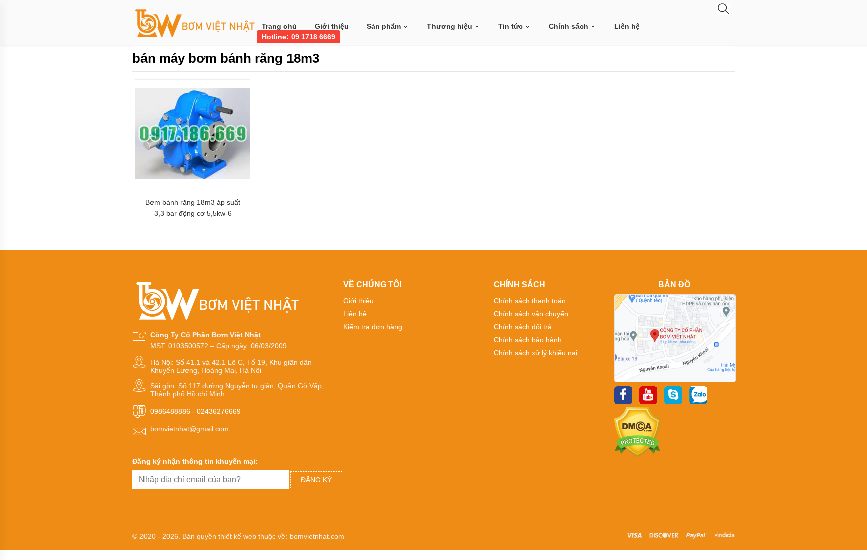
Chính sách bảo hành (528, 340)
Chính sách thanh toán (530, 301)
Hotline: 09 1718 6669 (298, 37)
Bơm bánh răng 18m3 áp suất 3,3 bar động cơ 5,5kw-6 (192, 207)
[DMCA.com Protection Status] (637, 455)
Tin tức (511, 26)
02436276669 (219, 411)
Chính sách (569, 26)
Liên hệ (627, 26)
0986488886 (170, 411)
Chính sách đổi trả (523, 327)
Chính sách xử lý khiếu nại (535, 353)
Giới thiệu (332, 26)
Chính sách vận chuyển (531, 314)
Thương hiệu (450, 26)
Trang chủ (279, 26)
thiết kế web (237, 536)
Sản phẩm (385, 26)
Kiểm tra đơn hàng (372, 327)
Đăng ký (316, 480)
